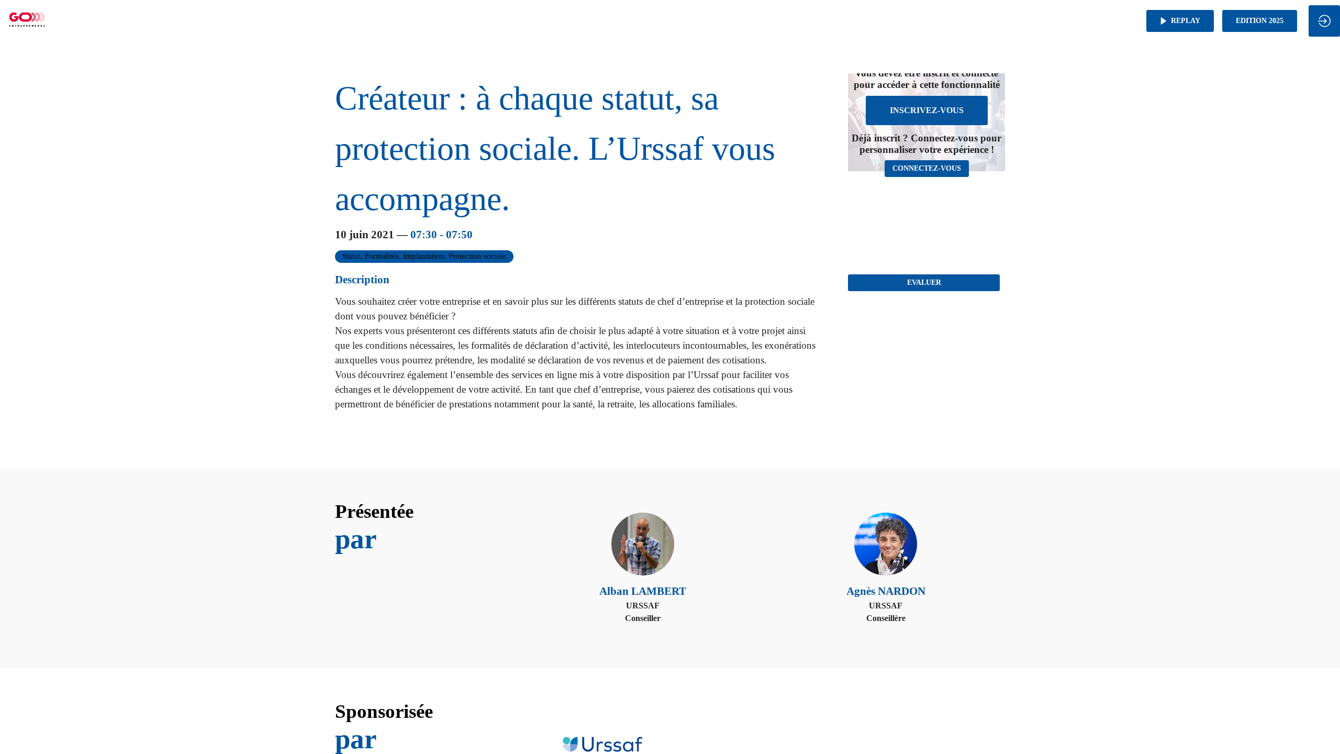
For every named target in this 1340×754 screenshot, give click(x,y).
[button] (1180, 21)
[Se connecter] (1324, 21)
